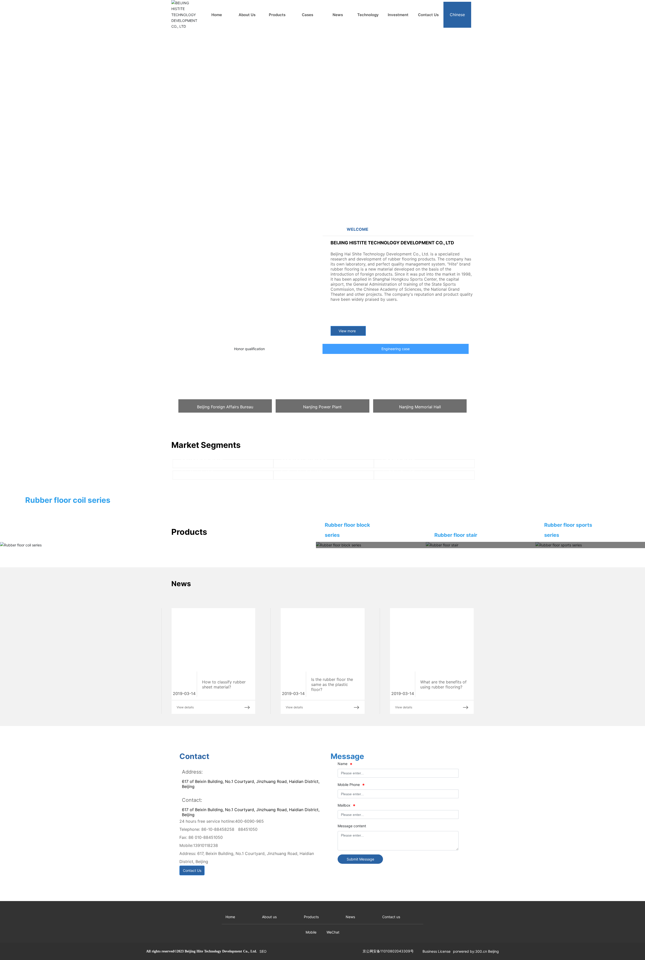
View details (185, 794)
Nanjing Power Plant (322, 406)
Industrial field (301, 577)
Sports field (398, 513)
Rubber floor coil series (67, 586)
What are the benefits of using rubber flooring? (443, 771)
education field (201, 513)
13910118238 (211, 932)
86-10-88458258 (224, 916)
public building (402, 577)
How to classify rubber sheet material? (224, 771)
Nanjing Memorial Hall (420, 406)
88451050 (254, 916)
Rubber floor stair (455, 622)
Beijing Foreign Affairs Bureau (225, 406)
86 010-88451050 (211, 924)
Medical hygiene (304, 513)
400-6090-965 (255, 908)
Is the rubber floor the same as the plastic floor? (332, 771)
